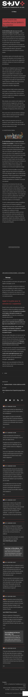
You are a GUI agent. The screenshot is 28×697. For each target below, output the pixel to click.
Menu (14, 11)
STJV (6, 406)
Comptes (4, 682)
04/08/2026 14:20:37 (12, 500)
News (6, 373)
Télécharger (7, 277)
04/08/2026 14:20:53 (12, 406)
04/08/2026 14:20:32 (12, 523)
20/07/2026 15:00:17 (12, 562)
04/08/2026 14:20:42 (12, 466)
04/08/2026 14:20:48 (12, 432)
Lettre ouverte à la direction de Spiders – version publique (13, 272)
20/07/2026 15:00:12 (12, 596)
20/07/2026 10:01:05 (12, 648)
